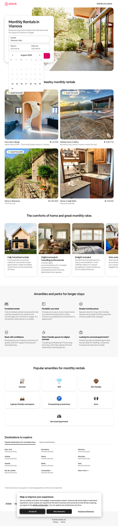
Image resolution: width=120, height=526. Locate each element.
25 (17, 84)
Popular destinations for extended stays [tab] (20, 442)
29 (35, 84)
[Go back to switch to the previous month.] (12, 55)
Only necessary (59, 511)
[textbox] (18, 48)
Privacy (55, 522)
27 (26, 84)
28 (31, 84)
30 (40, 84)
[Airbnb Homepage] (11, 3)
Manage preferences (86, 511)
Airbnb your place (104, 3)
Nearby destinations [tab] (47, 442)
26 (21, 84)
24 (12, 84)
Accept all (32, 511)
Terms (63, 522)
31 (12, 89)
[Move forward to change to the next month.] (39, 55)
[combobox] (29, 40)
